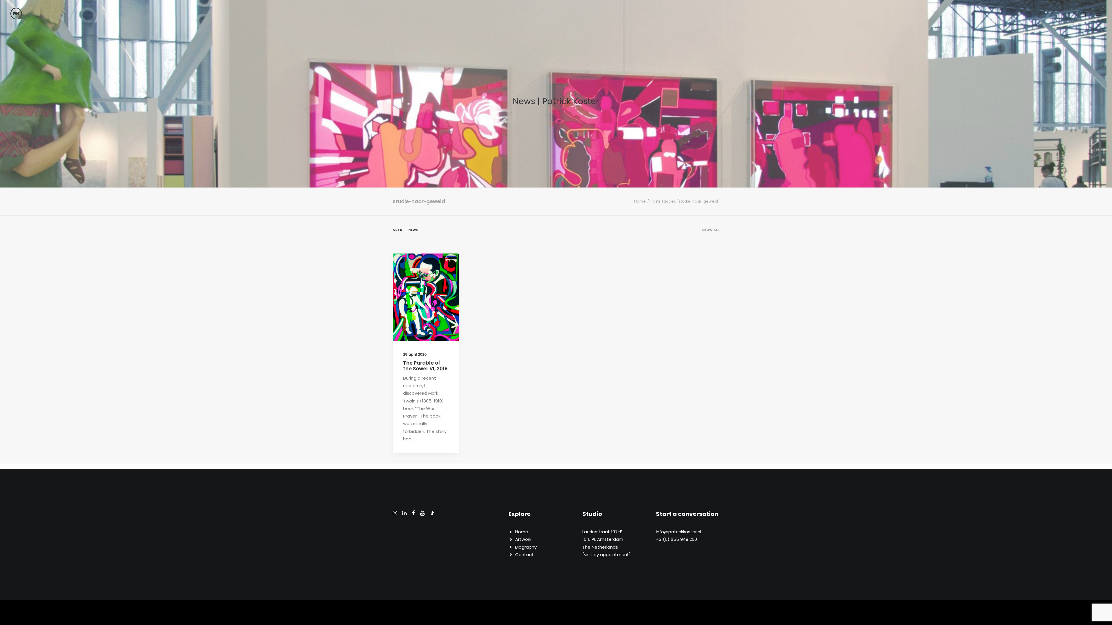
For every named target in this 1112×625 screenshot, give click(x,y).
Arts (428, 267)
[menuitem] (710, 234)
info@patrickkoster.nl (678, 532)
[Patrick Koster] (16, 13)
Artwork (523, 539)
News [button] (413, 229)
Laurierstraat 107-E (602, 532)
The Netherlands (600, 547)
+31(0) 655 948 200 (676, 539)
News (442, 267)
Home (640, 201)
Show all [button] (710, 229)
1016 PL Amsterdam (602, 539)
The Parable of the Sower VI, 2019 (425, 365)
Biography (526, 547)
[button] (1098, 13)
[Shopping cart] (1081, 13)
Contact (524, 555)
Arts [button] (397, 229)
